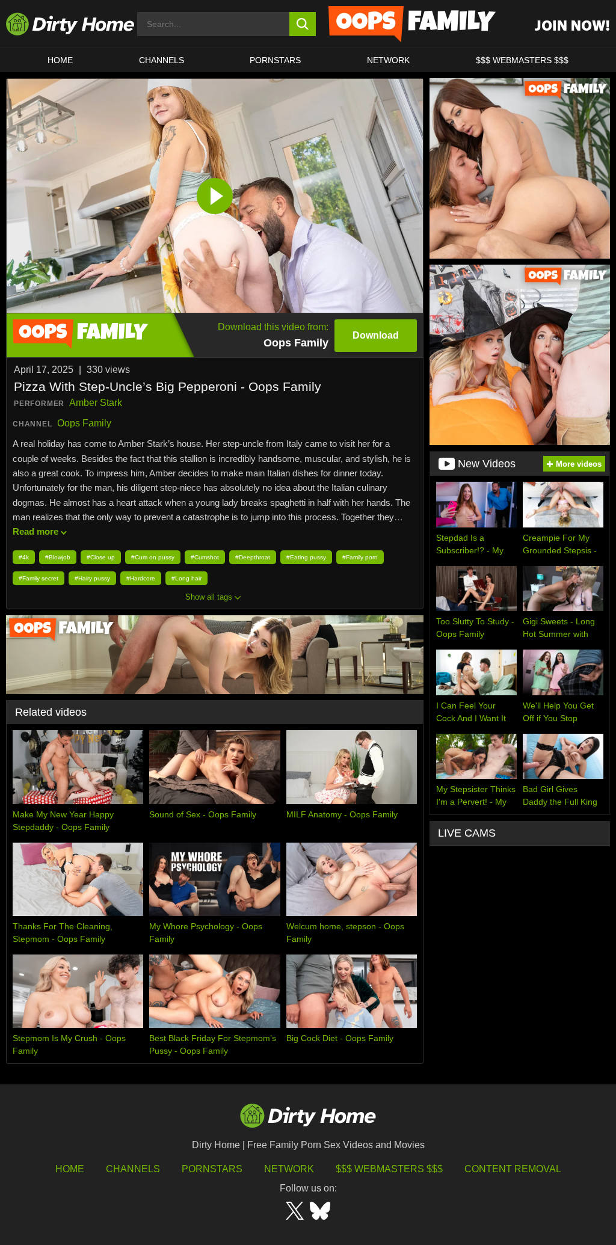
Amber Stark (95, 403)
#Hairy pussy (92, 578)
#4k (24, 557)
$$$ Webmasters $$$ (389, 1169)
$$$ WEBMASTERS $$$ (522, 60)
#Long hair (186, 578)
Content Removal (512, 1169)
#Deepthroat (252, 557)
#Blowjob (57, 557)
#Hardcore (140, 578)
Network (388, 60)
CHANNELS (161, 60)
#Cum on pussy (152, 557)
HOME (60, 60)
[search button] (302, 24)
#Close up (101, 557)
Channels (133, 1169)
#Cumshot (205, 557)
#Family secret (38, 578)
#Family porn (360, 557)
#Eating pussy (306, 557)
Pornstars (275, 60)
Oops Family (84, 423)
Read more (35, 531)
